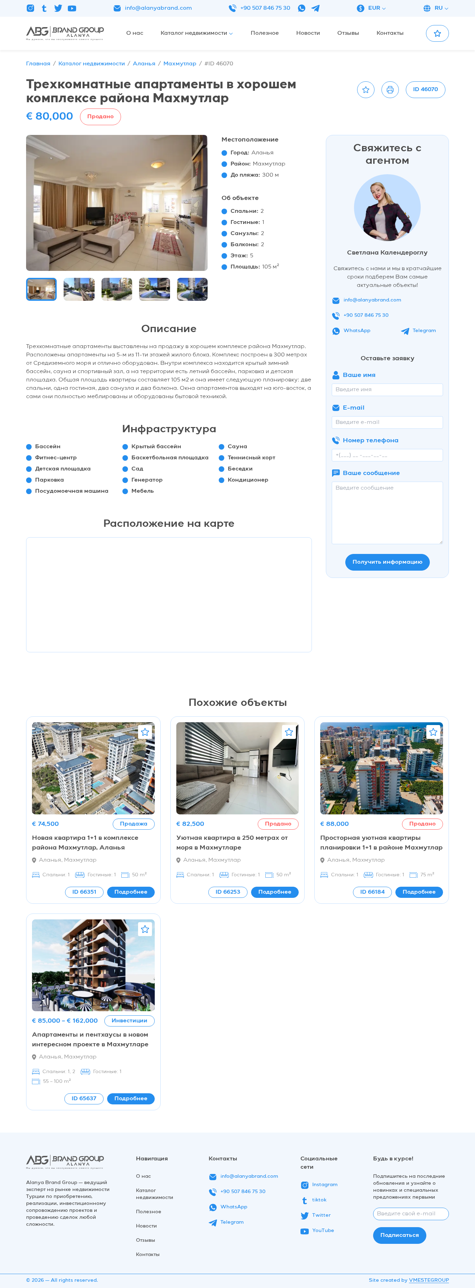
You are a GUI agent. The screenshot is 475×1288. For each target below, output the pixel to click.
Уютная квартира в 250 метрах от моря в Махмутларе (232, 843)
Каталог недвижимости (91, 64)
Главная (38, 64)
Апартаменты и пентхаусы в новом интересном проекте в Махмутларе (90, 1040)
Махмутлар (179, 64)
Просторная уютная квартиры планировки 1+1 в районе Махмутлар (381, 843)
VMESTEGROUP (429, 1280)
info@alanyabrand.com (158, 8)
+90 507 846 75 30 (265, 8)
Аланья (144, 64)
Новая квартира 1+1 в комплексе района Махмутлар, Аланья (85, 843)
